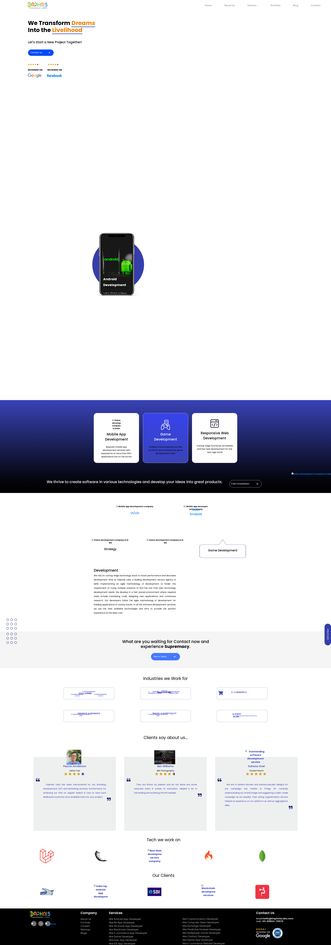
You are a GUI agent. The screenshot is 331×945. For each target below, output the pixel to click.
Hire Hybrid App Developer (197, 940)
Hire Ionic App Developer (123, 940)
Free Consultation (240, 483)
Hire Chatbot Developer (196, 936)
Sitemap (85, 929)
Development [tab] (165, 550)
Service (252, 5)
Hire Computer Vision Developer (200, 922)
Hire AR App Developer (122, 922)
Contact (315, 5)
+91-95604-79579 (272, 921)
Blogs (84, 933)
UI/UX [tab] (135, 513)
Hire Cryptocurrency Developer (200, 919)
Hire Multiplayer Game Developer (201, 933)
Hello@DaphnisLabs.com (278, 918)
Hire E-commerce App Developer (128, 933)
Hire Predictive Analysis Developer (201, 929)
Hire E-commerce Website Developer (203, 943)
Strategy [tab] (110, 549)
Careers (85, 926)
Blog (295, 5)
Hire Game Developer (121, 936)
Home (208, 5)
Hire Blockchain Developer (124, 929)
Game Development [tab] (222, 550)
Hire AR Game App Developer (126, 926)
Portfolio (275, 5)
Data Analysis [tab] (196, 512)
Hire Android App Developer (125, 919)
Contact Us (36, 52)
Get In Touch (160, 656)
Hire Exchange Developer (196, 926)
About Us (229, 5)
